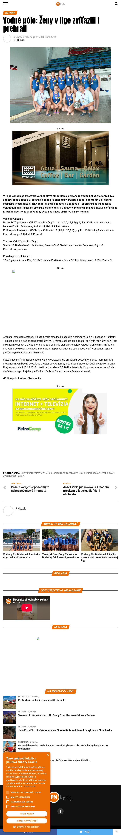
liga (49, 473)
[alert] (26, 792)
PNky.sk (20, 40)
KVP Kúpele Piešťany (34, 473)
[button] (26, 826)
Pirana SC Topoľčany (66, 473)
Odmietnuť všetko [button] (26, 821)
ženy (21, 476)
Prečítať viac (30, 786)
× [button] (47, 755)
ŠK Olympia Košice (90, 473)
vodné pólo (10, 476)
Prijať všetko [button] (27, 814)
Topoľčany (108, 473)
